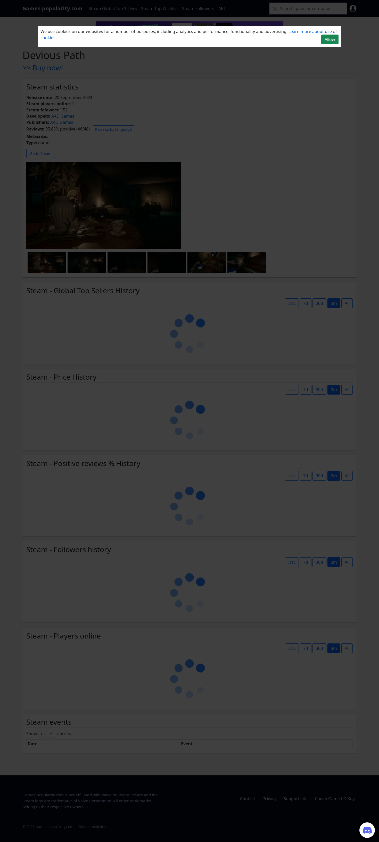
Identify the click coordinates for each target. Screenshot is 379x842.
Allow (330, 39)
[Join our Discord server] (367, 830)
